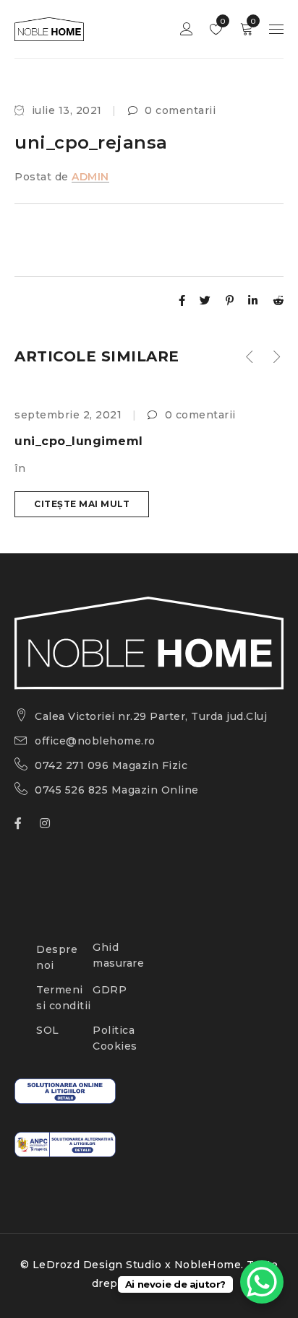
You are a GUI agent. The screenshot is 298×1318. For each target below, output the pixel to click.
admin (90, 176)
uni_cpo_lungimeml (78, 441)
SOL (47, 1030)
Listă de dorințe (222, 21)
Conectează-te (186, 29)
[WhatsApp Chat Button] (262, 1282)
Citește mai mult (81, 503)
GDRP (110, 989)
